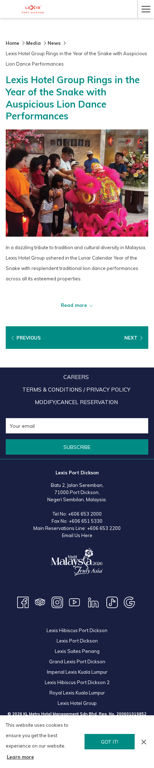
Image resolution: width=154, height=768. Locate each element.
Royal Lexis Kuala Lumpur (77, 693)
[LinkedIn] (93, 602)
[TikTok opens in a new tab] (112, 602)
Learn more (20, 757)
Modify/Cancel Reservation (76, 402)
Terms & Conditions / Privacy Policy (76, 389)
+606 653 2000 (85, 514)
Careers (76, 377)
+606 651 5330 (85, 521)
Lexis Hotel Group (77, 703)
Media (33, 43)
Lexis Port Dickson (77, 641)
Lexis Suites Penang (77, 651)
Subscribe (77, 447)
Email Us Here (77, 535)
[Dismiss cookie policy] (143, 741)
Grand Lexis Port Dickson (77, 661)
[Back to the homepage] (32, 9)
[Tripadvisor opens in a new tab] (40, 602)
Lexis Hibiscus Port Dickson (77, 630)
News (54, 43)
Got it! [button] (109, 742)
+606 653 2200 (104, 528)
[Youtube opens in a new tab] (74, 602)
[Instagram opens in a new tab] (57, 602)
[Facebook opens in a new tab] (23, 602)
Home (12, 43)
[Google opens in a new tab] (129, 602)
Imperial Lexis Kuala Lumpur (77, 672)
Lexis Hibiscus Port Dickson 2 (77, 682)
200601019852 (131, 713)
